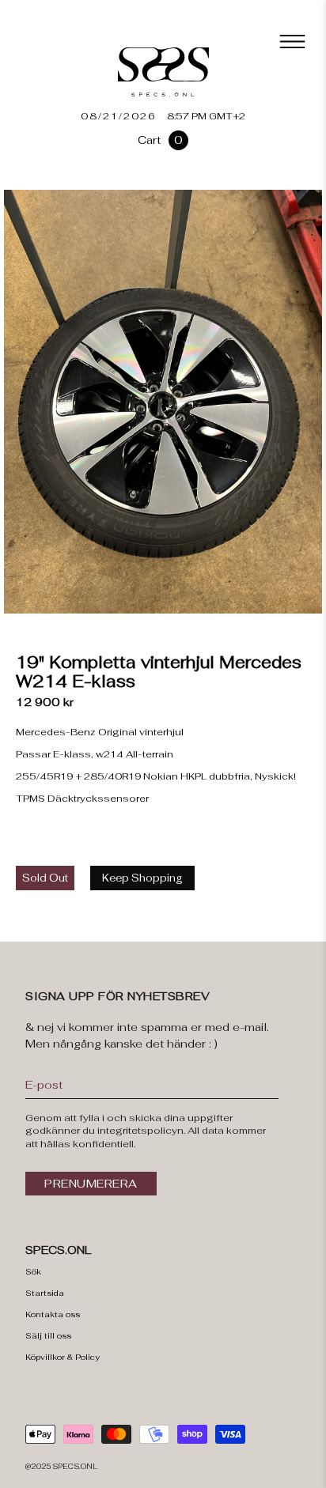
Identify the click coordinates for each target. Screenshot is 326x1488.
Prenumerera (91, 1183)
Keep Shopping (142, 878)
